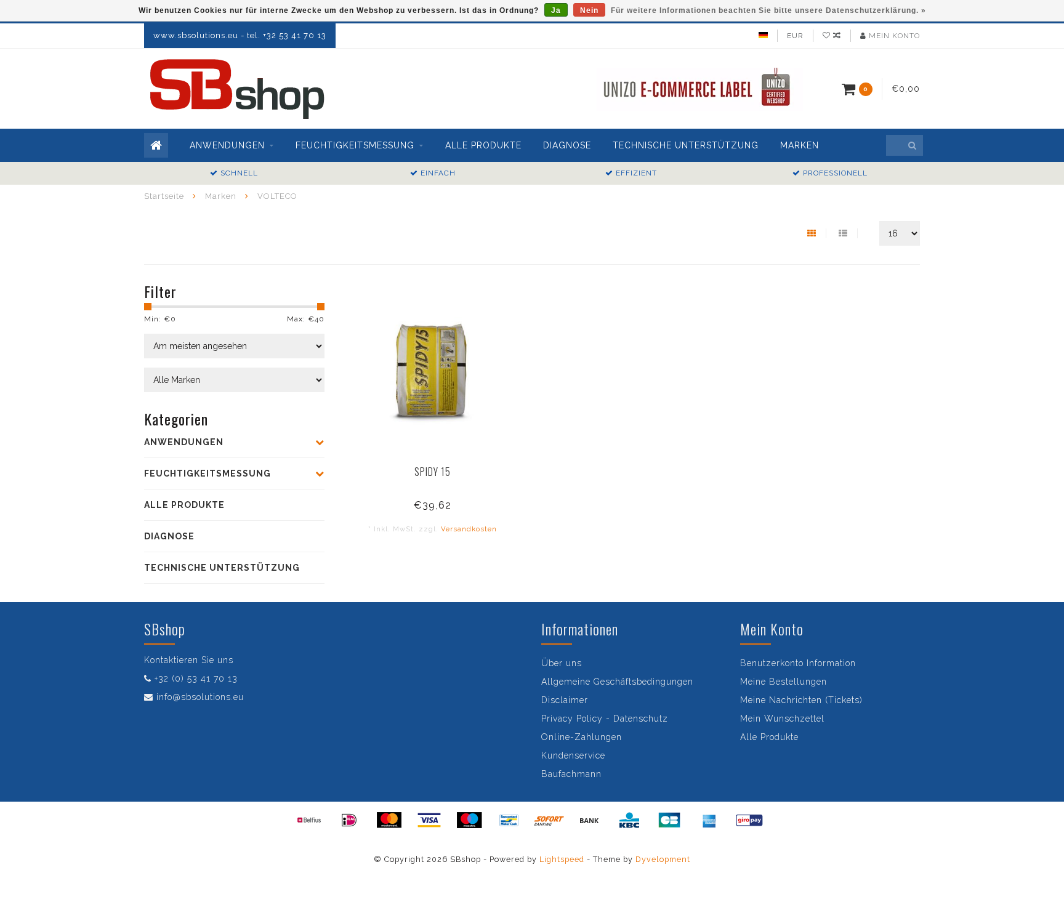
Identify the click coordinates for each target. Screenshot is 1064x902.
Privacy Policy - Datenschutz (604, 718)
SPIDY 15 (432, 471)
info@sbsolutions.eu (200, 697)
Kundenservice (573, 755)
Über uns (561, 663)
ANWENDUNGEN (227, 145)
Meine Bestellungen (783, 682)
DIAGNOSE (567, 145)
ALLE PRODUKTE (483, 145)
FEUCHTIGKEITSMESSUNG (355, 145)
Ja (556, 10)
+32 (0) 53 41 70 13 (196, 678)
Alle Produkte (769, 737)
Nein (589, 10)
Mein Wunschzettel (782, 718)
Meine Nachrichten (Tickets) (801, 700)
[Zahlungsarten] (309, 820)
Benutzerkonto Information (798, 663)
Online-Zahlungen (581, 737)
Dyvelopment (662, 859)
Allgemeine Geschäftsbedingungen (617, 682)
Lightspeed (561, 859)
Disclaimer (564, 700)
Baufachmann (571, 774)
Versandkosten (469, 529)
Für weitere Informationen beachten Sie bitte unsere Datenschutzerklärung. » (768, 10)
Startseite (164, 196)
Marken (799, 145)
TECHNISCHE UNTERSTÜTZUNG (686, 145)
